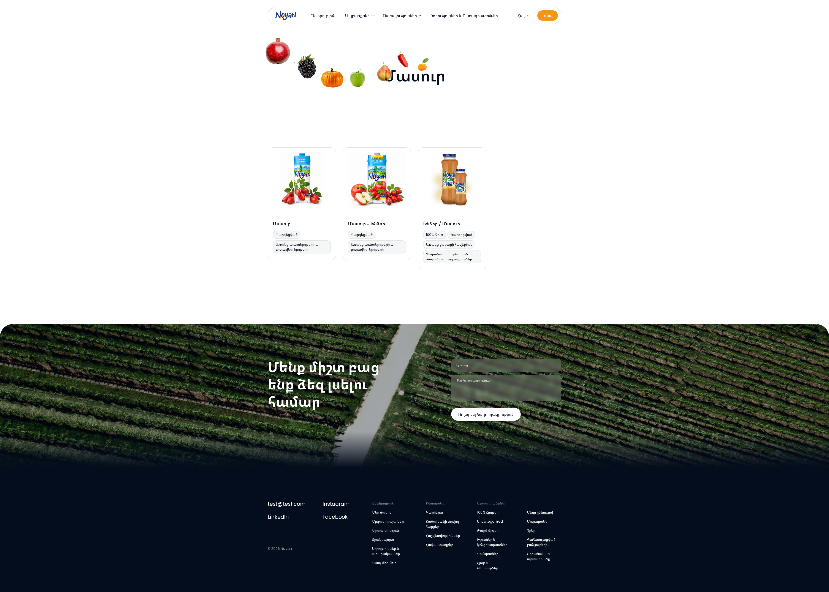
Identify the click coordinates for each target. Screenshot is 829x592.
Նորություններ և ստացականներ (386, 551)
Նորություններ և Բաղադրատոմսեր (464, 15)
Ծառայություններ (400, 15)
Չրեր (531, 530)
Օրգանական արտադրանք (538, 556)
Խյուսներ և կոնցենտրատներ (492, 542)
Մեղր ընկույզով (540, 512)
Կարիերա (434, 512)
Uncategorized (490, 521)
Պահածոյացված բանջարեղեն (541, 542)
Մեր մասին (382, 512)
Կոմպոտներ (487, 553)
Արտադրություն (385, 530)
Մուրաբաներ (538, 521)
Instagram (336, 504)
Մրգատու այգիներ (388, 521)
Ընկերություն (322, 15)
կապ (548, 15)
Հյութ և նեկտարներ (487, 565)
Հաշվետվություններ (443, 535)
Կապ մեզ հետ (384, 562)
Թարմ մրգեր (487, 530)
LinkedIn (278, 516)
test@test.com (286, 504)
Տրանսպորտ (383, 539)
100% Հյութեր (487, 512)
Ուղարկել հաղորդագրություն (486, 414)
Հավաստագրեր (439, 544)
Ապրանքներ (357, 15)
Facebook (335, 516)
